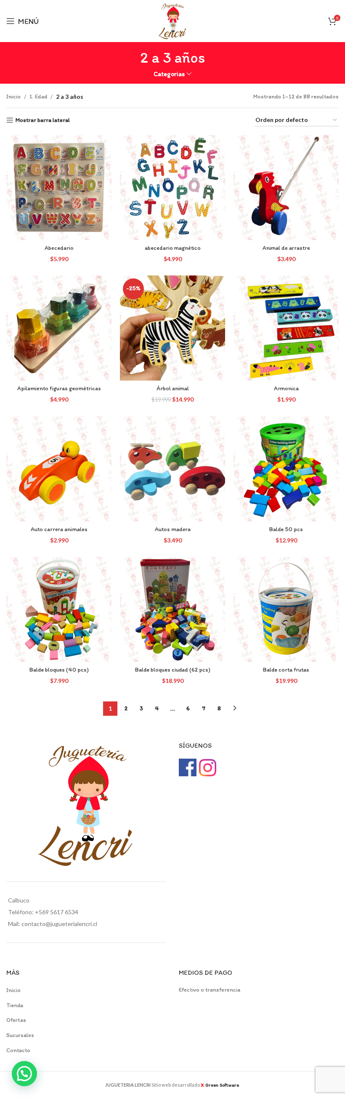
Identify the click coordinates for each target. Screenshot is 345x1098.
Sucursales (20, 1035)
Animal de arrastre (286, 247)
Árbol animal (173, 388)
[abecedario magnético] (172, 187)
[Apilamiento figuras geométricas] (58, 328)
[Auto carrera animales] (58, 468)
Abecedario (59, 247)
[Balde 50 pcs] (286, 468)
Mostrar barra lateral (43, 120)
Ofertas (16, 1020)
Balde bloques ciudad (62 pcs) (172, 669)
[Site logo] (172, 20)
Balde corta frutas (286, 669)
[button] (24, 1073)
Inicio (13, 96)
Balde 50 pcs (286, 529)
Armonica (286, 388)
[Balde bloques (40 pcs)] (58, 609)
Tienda (14, 1005)
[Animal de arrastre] (286, 187)
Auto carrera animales (59, 529)
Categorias (169, 74)
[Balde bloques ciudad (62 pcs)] (172, 609)
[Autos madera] (172, 468)
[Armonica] (286, 328)
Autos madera (173, 529)
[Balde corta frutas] (286, 609)
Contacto (18, 1050)
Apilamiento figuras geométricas (59, 388)
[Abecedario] (58, 187)
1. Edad (38, 96)
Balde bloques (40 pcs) (59, 669)
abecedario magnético (173, 247)
